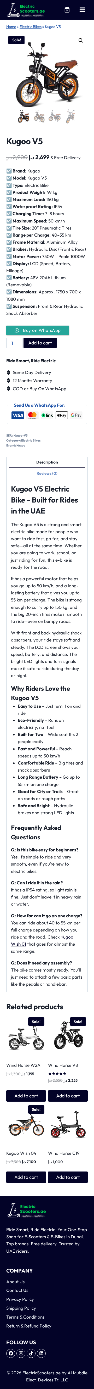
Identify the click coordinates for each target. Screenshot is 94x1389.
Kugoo (20, 445)
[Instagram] (20, 1353)
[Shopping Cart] (67, 10)
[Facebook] (10, 1353)
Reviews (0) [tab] (47, 473)
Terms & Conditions (25, 1317)
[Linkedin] (41, 1353)
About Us (15, 1281)
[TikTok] (31, 1353)
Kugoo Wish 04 (21, 1153)
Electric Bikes (31, 26)
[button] (81, 40)
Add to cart (40, 343)
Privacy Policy (20, 1299)
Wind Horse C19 (64, 1153)
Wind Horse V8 (63, 1065)
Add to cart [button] (26, 1096)
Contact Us (17, 1290)
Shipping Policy (21, 1308)
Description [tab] (47, 462)
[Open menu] (82, 9)
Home (11, 26)
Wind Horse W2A (23, 1065)
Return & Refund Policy (28, 1326)
